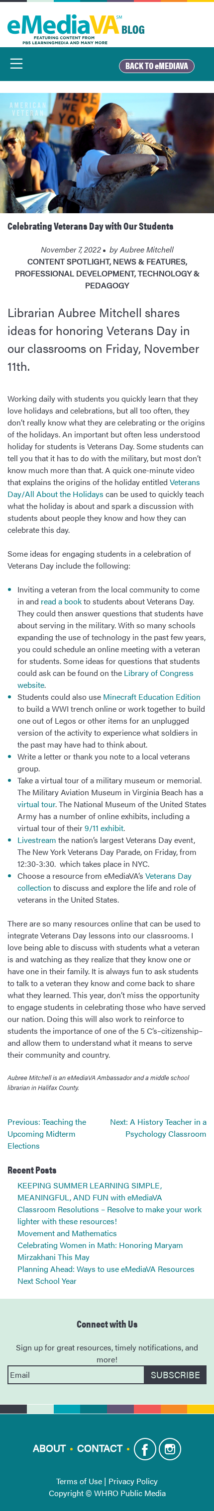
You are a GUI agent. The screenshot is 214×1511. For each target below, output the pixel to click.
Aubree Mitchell (147, 249)
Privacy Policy (133, 1481)
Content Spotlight (68, 261)
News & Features (149, 261)
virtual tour (36, 804)
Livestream (36, 839)
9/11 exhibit (104, 828)
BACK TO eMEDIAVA (156, 65)
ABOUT (49, 1447)
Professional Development (74, 273)
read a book (61, 601)
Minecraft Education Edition (152, 696)
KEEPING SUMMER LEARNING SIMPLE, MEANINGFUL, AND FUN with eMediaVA (89, 1191)
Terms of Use (79, 1481)
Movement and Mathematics (67, 1233)
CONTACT (99, 1447)
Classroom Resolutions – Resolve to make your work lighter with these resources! (109, 1215)
